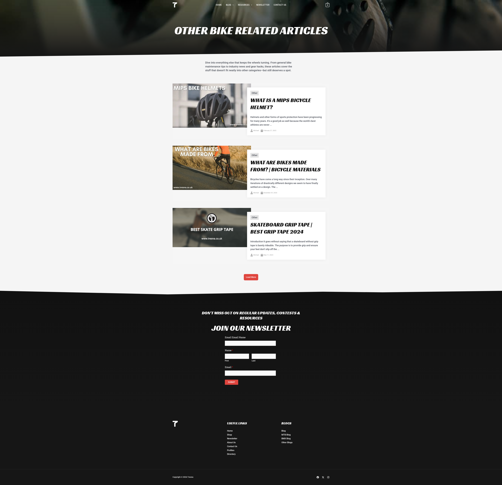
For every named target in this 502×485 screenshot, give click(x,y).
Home (230, 431)
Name (229, 350)
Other (254, 93)
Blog (283, 431)
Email (229, 367)
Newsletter (232, 438)
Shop (229, 435)
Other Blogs (286, 442)
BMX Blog (286, 438)
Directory (231, 454)
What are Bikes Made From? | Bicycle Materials (285, 166)
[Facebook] (318, 477)
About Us (231, 442)
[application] (232, 5)
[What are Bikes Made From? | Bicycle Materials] (212, 167)
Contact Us (232, 446)
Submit (231, 382)
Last (253, 361)
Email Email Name (235, 337)
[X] (323, 477)
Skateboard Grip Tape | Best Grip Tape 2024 (281, 228)
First (227, 361)
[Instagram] (328, 477)
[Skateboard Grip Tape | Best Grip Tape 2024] (212, 227)
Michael (256, 130)
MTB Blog (286, 435)
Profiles (230, 450)
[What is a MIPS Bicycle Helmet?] (212, 105)
